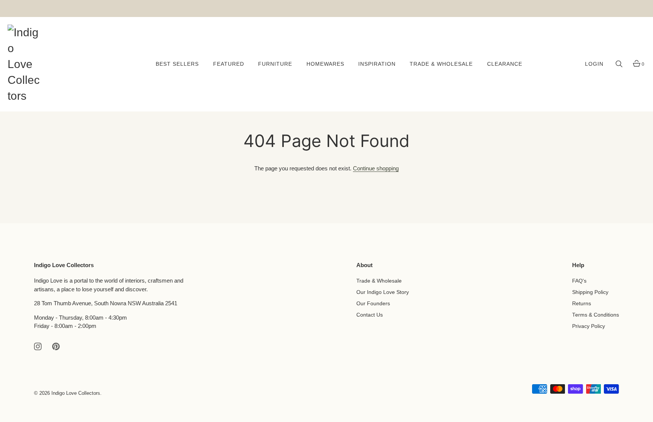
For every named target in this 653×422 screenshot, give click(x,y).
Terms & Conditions (595, 315)
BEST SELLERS (177, 64)
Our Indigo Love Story (382, 292)
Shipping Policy (590, 292)
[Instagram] (38, 346)
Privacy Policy (588, 326)
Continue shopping (376, 168)
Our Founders (373, 303)
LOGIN (594, 64)
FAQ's (579, 281)
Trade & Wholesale (379, 281)
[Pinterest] (56, 346)
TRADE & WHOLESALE (441, 64)
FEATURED (228, 64)
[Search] (619, 64)
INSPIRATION (377, 64)
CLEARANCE (504, 64)
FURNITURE (275, 64)
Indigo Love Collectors (75, 393)
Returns (581, 303)
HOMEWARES (325, 64)
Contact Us (369, 315)
